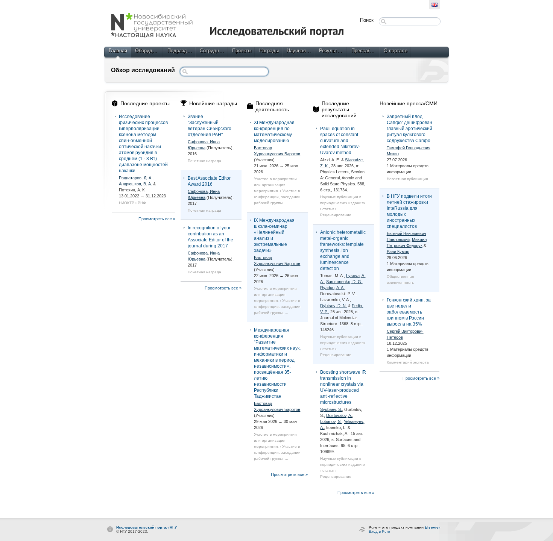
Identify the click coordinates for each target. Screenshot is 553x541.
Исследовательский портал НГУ (146, 527)
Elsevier (432, 527)
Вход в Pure (379, 531)
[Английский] (434, 4)
